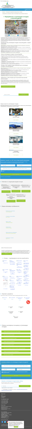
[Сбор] (16, 111)
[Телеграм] (5, 422)
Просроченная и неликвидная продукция (6, 406)
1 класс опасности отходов (4, 400)
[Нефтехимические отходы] (16, 185)
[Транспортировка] (16, 125)
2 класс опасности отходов (4, 401)
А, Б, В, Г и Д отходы (4, 403)
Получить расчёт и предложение (8, 86)
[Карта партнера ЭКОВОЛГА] (27, 298)
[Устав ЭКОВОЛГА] (12, 297)
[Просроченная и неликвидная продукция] (6, 185)
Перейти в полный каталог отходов (16, 97)
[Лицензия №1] (4, 297)
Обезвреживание (3, 396)
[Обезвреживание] (16, 139)
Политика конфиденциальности (5, 425)
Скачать (5, 299)
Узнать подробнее (16, 133)
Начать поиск (24, 94)
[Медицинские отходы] (25, 185)
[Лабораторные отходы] (21, 194)
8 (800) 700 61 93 (28, 10)
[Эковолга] (7, 4)
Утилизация (2, 397)
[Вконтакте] (2, 422)
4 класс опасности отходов (4, 402)
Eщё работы (6, 253)
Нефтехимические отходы (4, 407)
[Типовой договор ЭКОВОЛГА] (20, 298)
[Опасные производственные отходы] (11, 194)
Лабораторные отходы (4, 409)
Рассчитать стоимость (6, 191)
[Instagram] (8, 422)
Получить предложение (16, 174)
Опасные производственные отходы (5, 408)
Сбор (1, 395)
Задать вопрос (16, 375)
